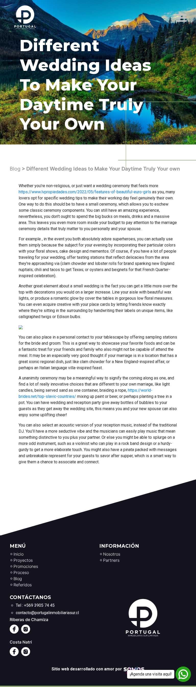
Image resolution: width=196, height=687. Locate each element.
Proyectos (23, 560)
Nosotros (111, 554)
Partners (111, 560)
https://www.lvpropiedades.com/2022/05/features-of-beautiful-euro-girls (85, 191)
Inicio (18, 554)
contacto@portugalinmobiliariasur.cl (47, 612)
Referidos (23, 584)
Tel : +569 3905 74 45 (35, 605)
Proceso (21, 572)
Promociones (26, 566)
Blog (15, 169)
